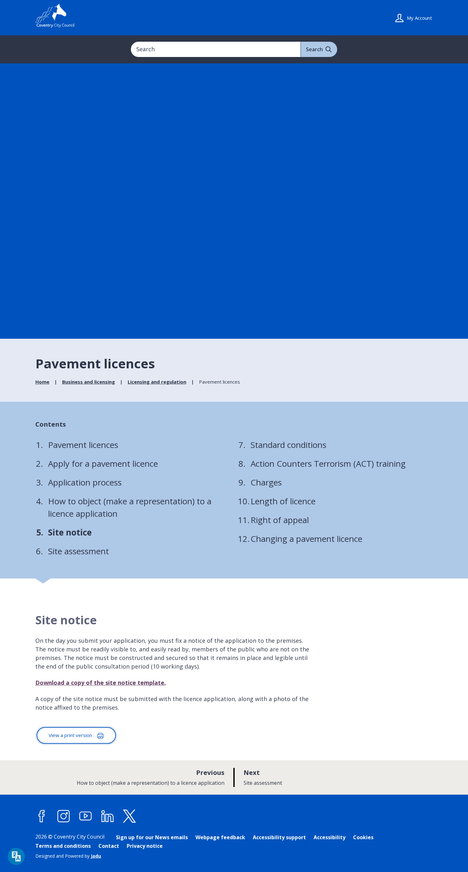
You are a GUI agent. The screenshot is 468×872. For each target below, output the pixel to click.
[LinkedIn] (108, 816)
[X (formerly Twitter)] (129, 816)
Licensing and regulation (157, 382)
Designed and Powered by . (68, 856)
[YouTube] (86, 816)
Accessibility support (279, 837)
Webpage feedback (220, 837)
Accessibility (329, 837)
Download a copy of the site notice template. (100, 682)
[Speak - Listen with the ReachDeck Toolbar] (16, 856)
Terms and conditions (63, 845)
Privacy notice (145, 845)
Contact (108, 845)
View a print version (71, 735)
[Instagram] (64, 816)
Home (42, 382)
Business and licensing (88, 382)
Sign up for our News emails (152, 837)
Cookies (363, 837)
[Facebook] (42, 816)
